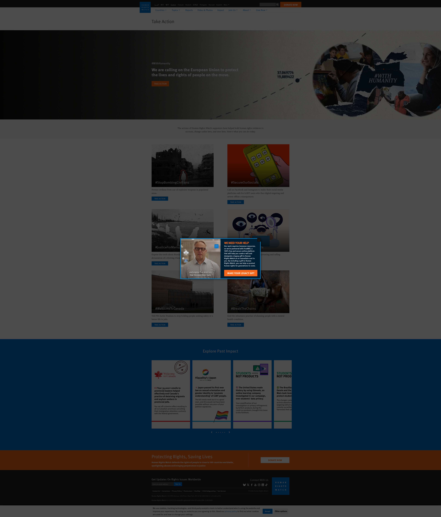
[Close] (259, 240)
